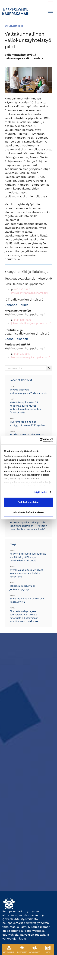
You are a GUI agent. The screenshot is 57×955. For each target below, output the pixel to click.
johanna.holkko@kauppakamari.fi (31, 323)
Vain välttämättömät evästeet (28, 512)
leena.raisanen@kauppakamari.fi (30, 357)
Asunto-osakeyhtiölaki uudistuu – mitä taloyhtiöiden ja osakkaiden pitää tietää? (28, 557)
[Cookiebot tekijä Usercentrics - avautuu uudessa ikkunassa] (40, 440)
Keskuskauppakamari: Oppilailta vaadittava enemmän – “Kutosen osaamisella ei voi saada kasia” (28, 526)
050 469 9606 (22, 320)
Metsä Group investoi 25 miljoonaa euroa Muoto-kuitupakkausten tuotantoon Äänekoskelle (26, 407)
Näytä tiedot (40, 492)
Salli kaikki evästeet (28, 502)
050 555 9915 (22, 354)
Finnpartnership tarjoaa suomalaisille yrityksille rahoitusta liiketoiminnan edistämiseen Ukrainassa (24, 616)
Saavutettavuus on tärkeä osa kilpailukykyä (27, 600)
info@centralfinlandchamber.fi (29, 292)
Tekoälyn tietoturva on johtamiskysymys (22, 587)
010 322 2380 (22, 289)
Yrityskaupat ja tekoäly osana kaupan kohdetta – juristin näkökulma (26, 573)
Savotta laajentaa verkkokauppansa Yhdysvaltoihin (28, 391)
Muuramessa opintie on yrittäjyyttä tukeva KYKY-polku (27, 423)
